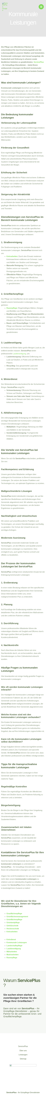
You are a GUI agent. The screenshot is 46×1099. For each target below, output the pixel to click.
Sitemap (23, 1059)
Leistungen (23, 1055)
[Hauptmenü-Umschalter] (41, 6)
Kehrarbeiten (12, 256)
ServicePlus (39, 62)
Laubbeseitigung (19, 354)
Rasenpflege (11, 308)
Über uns (23, 1051)
